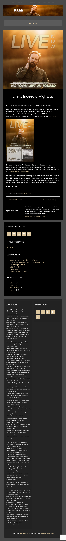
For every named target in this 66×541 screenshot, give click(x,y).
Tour (39, 2)
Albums (23, 193)
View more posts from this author (35, 216)
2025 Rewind (14, 267)
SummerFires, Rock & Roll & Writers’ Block (24, 260)
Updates (28, 193)
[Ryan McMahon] (33, 13)
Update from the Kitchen (18, 272)
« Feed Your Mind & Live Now (14, 200)
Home (13, 2)
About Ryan (19, 2)
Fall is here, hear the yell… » (51, 200)
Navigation (33, 23)
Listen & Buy (32, 2)
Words (25, 2)
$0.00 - (51, 2)
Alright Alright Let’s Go (17, 265)
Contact (44, 2)
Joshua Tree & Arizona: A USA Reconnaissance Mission (27, 262)
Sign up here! (11, 247)
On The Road (14, 287)
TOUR (54, 116)
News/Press (14, 285)
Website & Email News (47, 533)
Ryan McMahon (24, 533)
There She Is (14, 269)
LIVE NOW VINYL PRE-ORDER (19, 172)
